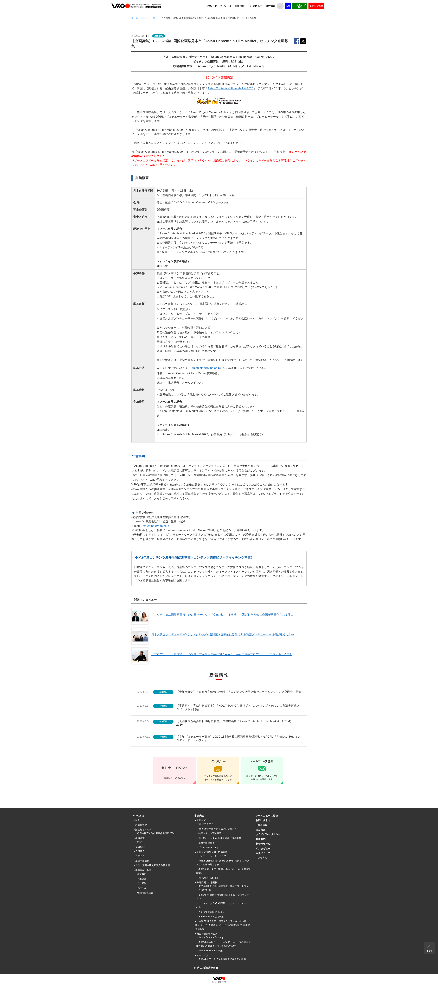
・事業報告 (140, 874)
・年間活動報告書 (144, 892)
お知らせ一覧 (148, 18)
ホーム (134, 18)
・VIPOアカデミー (206, 824)
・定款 (138, 842)
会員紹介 (140, 851)
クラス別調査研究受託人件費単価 (152, 865)
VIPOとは (138, 815)
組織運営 (140, 838)
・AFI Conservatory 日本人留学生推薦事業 (218, 838)
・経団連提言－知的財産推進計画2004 (155, 833)
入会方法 (262, 857)
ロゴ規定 (261, 829)
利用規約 (261, 839)
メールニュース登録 (300, 6)
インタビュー (255, 5)
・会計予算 (140, 888)
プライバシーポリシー (268, 834)
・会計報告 (140, 883)
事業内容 (199, 815)
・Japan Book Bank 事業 (209, 950)
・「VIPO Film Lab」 (207, 847)
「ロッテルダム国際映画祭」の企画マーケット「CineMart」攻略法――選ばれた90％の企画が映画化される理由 (222, 614)
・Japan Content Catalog (209, 937)
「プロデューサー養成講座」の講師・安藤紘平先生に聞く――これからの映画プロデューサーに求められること (221, 654)
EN (288, 5)
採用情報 (270, 5)
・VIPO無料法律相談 (207, 878)
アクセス (140, 856)
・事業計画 (140, 878)
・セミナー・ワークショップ (211, 856)
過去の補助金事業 (207, 967)
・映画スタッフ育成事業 (209, 833)
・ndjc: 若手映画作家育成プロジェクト (216, 828)
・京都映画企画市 (205, 842)
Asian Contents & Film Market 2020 (231, 88)
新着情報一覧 (263, 843)
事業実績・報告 (143, 870)
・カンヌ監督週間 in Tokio (210, 912)
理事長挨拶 (141, 825)
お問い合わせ (316, 6)
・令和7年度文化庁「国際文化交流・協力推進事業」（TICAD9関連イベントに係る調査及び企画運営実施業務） (222, 925)
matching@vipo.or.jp (206, 367)
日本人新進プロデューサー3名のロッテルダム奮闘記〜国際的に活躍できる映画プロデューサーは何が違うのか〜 (222, 634)
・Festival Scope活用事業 (210, 916)
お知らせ (212, 5)
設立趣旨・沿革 (143, 829)
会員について (263, 853)
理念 (137, 820)
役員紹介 (140, 846)
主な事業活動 (142, 860)
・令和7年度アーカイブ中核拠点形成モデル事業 (221, 959)
